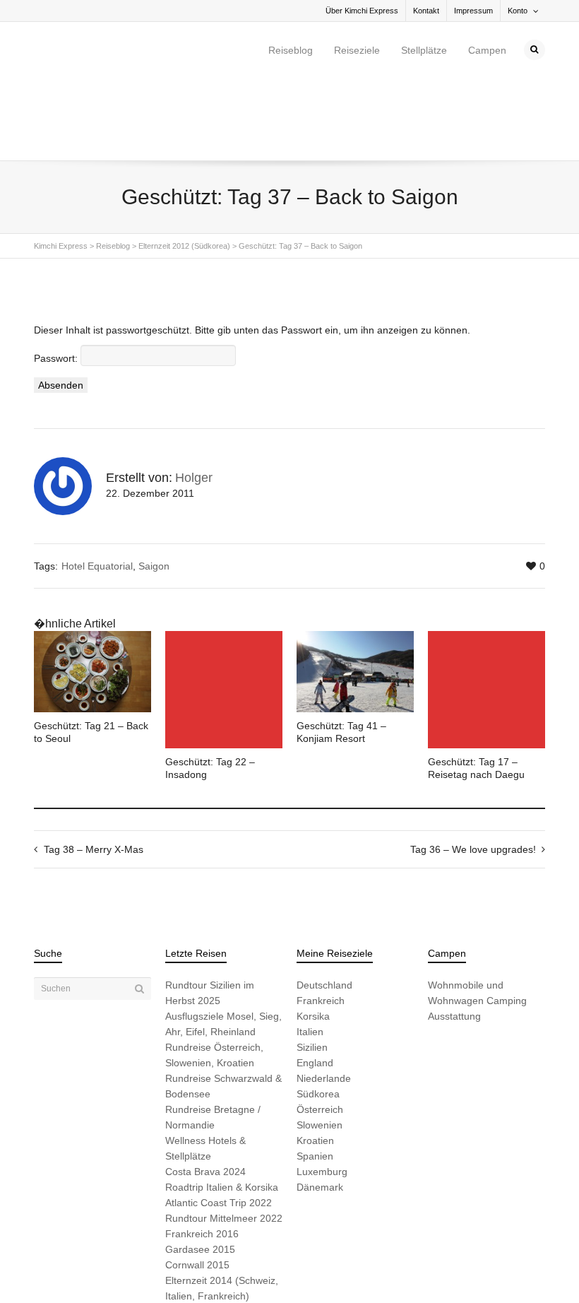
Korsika (313, 934)
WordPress (229, 1269)
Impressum (473, 10)
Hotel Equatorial (97, 484)
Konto (517, 10)
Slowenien (319, 1043)
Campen (487, 50)
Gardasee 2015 (200, 1167)
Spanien (315, 1074)
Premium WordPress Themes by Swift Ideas (332, 1269)
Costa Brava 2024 (205, 1089)
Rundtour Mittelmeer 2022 (223, 1136)
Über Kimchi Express (362, 10)
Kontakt (426, 10)
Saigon (153, 484)
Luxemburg (322, 1089)
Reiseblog (290, 50)
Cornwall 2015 (197, 1183)
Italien (310, 949)
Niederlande (324, 996)
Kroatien (315, 1058)
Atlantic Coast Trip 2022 (218, 1120)
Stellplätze (424, 50)
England (315, 980)
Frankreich (321, 918)
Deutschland (324, 903)
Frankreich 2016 (202, 1151)
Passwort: (57, 276)
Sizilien (312, 965)
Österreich (320, 1027)
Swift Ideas (141, 1269)
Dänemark (320, 1105)
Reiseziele (357, 50)
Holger (194, 396)
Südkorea (318, 1012)
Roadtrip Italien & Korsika (221, 1105)
